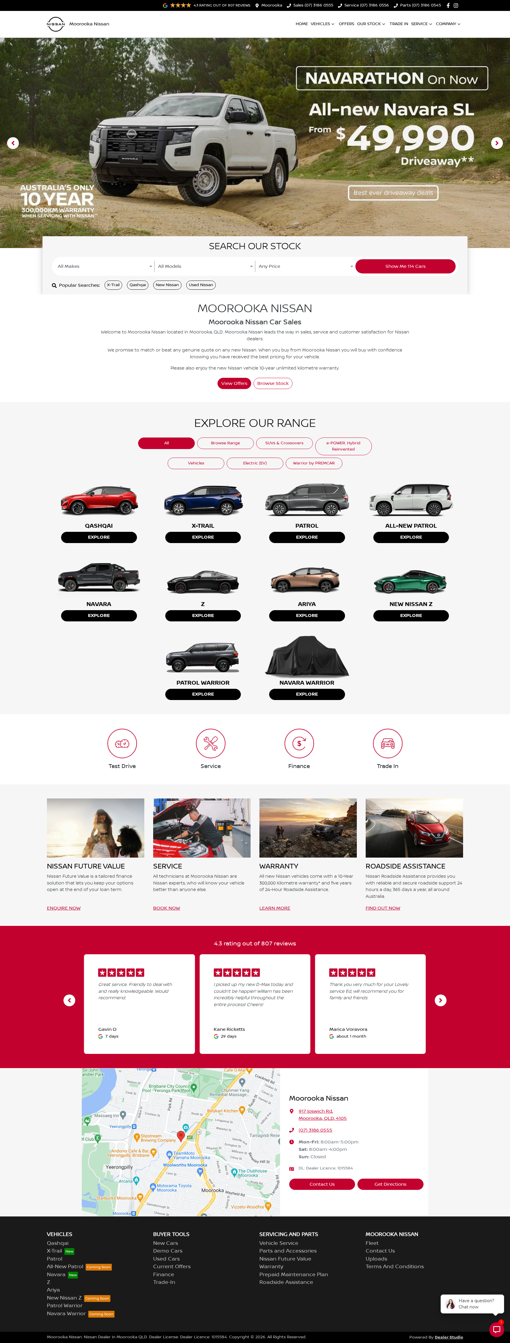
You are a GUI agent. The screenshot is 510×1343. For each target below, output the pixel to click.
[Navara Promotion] (255, 143)
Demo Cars (167, 1251)
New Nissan (167, 285)
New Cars (165, 1243)
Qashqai (138, 285)
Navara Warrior (66, 1313)
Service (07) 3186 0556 (366, 5)
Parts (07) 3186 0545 (420, 5)
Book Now (166, 908)
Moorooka (271, 5)
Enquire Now (64, 908)
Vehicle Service (278, 1243)
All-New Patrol (65, 1266)
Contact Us (322, 1184)
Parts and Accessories (288, 1251)
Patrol (54, 1259)
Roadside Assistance (286, 1282)
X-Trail (113, 285)
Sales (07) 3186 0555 (313, 5)
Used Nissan (201, 285)
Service (419, 24)
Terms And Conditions (395, 1266)
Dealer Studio (449, 1337)
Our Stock (369, 24)
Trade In (399, 24)
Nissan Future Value (285, 1259)
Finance (163, 1274)
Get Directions (390, 1184)
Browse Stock (273, 383)
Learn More (274, 908)
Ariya (53, 1290)
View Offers (234, 383)
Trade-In (164, 1282)
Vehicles (320, 24)
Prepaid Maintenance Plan (293, 1274)
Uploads (376, 1259)
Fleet (372, 1243)
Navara (56, 1274)
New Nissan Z (64, 1298)
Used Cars (166, 1259)
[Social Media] (449, 5)
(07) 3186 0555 (315, 1130)
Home (302, 24)
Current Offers (172, 1266)
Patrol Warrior (65, 1306)
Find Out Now (383, 908)
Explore (99, 537)
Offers (346, 24)
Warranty (271, 1266)
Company (446, 24)
